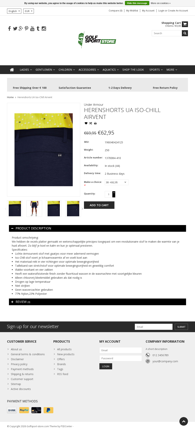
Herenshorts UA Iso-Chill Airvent (35, 97)
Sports (154, 69)
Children (65, 69)
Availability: (91, 165)
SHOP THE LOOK (133, 69)
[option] (15, 208)
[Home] (12, 69)
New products (65, 354)
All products (64, 349)
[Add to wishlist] (86, 123)
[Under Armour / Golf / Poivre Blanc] (97, 40)
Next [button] (82, 209)
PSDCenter (66, 426)
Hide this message (137, 3)
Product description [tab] (33, 228)
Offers (61, 359)
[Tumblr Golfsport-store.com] (38, 28)
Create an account (178, 10)
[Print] (95, 123)
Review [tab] (23, 302)
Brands (61, 364)
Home (10, 97)
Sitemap (16, 384)
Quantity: (90, 193)
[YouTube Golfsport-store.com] (32, 28)
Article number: (93, 157)
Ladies (24, 69)
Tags (60, 369)
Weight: (89, 149)
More (170, 69)
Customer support (22, 379)
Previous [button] (5, 209)
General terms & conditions (28, 354)
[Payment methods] (12, 410)
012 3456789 (161, 355)
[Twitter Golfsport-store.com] (15, 28)
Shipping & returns (22, 374)
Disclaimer (17, 359)
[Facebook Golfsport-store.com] (9, 28)
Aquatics (109, 69)
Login (161, 10)
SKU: (86, 142)
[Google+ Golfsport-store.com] (20, 28)
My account (148, 10)
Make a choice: (93, 183)
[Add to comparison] (90, 123)
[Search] (185, 33)
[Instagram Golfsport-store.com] (43, 28)
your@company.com (165, 361)
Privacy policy (19, 364)
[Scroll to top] (183, 421)
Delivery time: (92, 173)
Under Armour (93, 105)
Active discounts (21, 389)
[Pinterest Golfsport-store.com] (26, 28)
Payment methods (22, 369)
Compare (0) (115, 10)
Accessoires (87, 69)
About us (16, 349)
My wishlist (132, 10)
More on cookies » (161, 3)
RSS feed (62, 374)
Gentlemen (44, 69)
